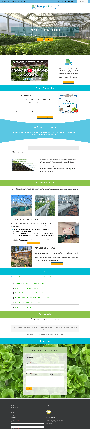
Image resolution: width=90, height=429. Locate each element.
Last (27, 368)
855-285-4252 (11, 1)
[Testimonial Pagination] (41, 338)
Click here (72, 169)
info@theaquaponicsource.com (21, 1)
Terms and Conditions (16, 412)
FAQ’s (12, 407)
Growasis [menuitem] (34, 276)
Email (29, 372)
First (27, 365)
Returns (13, 414)
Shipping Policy (14, 416)
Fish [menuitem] (16, 276)
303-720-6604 (52, 423)
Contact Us (51, 425)
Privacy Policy (14, 409)
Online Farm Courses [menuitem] (43, 276)
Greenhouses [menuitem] (28, 276)
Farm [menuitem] (12, 276)
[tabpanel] (45, 163)
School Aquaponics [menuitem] (54, 276)
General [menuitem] (21, 276)
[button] (62, 12)
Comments (30, 375)
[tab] (19, 148)
